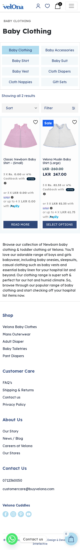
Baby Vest (20, 71)
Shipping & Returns (18, 390)
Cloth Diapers (59, 71)
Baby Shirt (20, 61)
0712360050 (12, 480)
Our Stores (11, 453)
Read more (20, 224)
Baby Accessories (59, 50)
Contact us (11, 397)
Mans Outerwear (17, 334)
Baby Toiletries (15, 349)
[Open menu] (71, 6)
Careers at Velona (17, 446)
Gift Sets (60, 82)
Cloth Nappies (20, 82)
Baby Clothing (20, 50)
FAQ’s (7, 382)
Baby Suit (60, 61)
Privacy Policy (14, 404)
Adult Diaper (13, 341)
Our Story (10, 431)
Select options (59, 224)
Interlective (40, 543)
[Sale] (60, 136)
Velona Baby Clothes (20, 327)
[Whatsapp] (12, 539)
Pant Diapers (13, 356)
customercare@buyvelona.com (28, 489)
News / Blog (13, 438)
